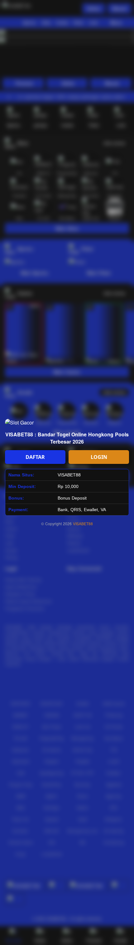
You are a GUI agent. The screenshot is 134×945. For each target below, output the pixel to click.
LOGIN (99, 457)
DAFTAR (35, 457)
